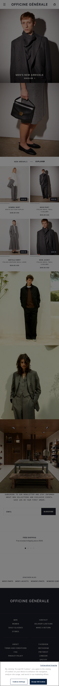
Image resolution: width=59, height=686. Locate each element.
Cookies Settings (19, 681)
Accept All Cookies (38, 681)
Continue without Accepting (48, 665)
